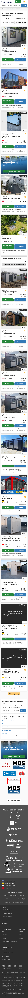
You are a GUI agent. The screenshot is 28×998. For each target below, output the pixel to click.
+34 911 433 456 (9, 888)
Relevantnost (21, 19)
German (4, 733)
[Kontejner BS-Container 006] (14, 485)
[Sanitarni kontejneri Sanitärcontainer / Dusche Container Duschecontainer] (14, 525)
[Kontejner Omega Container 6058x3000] (14, 37)
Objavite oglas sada (14, 171)
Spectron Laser (14, 895)
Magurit (6, 895)
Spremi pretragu (14, 694)
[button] (26, 1)
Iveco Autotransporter (17, 902)
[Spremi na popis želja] (25, 49)
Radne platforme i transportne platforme (15, 264)
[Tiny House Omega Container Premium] (14, 319)
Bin (3, 724)
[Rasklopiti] (14, 66)
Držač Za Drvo (6, 727)
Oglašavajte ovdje (14, 800)
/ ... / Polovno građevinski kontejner (12, 8)
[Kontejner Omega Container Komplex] (14, 185)
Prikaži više (14, 736)
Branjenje (7, 902)
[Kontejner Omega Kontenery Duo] (14, 278)
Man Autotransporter (7, 899)
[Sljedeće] (25, 37)
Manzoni (22, 895)
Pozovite (21, 60)
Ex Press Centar (6, 730)
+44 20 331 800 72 (10, 881)
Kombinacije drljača (20, 899)
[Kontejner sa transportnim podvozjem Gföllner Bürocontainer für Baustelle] (14, 121)
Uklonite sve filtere (9, 22)
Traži (24, 5)
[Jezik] (24, 1)
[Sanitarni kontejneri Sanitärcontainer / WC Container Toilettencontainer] (14, 569)
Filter (8, 19)
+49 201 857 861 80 (10, 886)
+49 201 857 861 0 (10, 883)
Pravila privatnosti (17, 993)
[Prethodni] (2, 37)
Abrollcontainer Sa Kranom (9, 721)
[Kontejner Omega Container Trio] (14, 445)
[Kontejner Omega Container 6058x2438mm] (14, 79)
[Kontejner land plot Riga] (14, 225)
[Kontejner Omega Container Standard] (14, 361)
